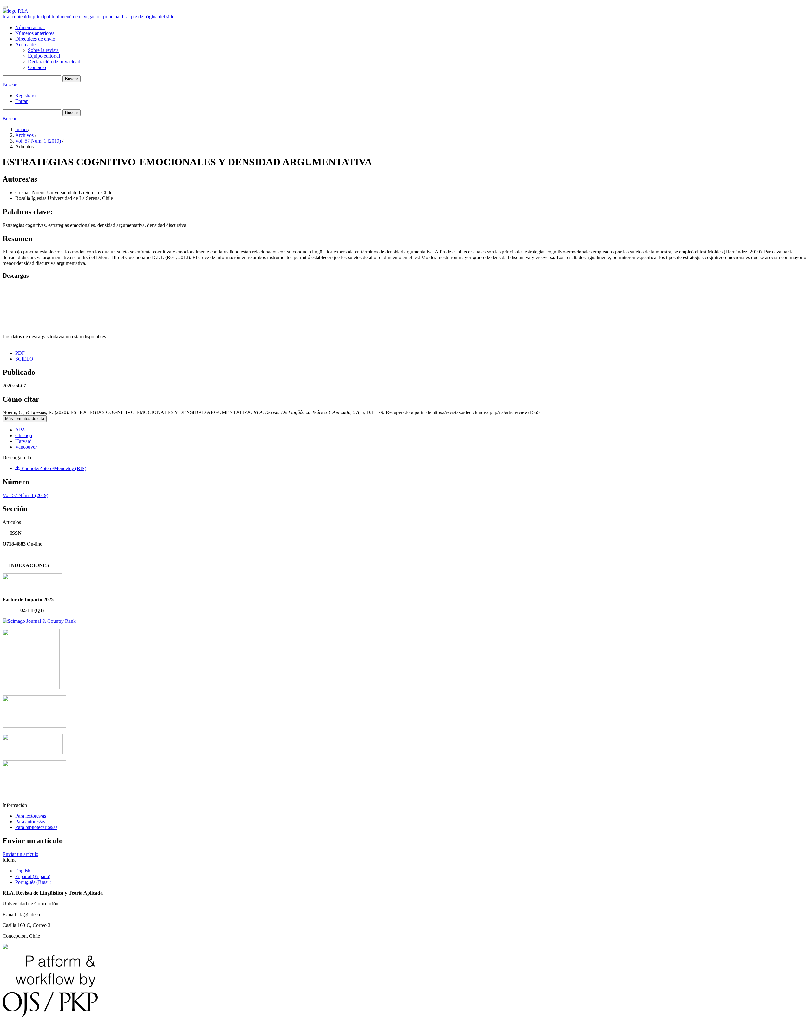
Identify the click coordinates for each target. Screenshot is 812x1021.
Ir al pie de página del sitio (148, 16)
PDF (20, 353)
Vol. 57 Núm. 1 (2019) (38, 141)
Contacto (37, 67)
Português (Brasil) (33, 882)
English (22, 870)
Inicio (21, 129)
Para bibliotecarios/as (36, 827)
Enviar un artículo (20, 854)
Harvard (23, 441)
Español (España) (32, 876)
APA (20, 429)
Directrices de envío (35, 38)
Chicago (23, 435)
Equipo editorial (44, 56)
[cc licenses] (5, 947)
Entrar (21, 101)
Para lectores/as (30, 816)
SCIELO (24, 358)
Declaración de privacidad (54, 61)
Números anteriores (34, 33)
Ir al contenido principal (26, 16)
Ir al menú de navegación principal (86, 16)
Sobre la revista (43, 50)
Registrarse (26, 95)
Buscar (71, 78)
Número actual (30, 27)
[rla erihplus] (33, 752)
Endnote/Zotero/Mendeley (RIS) (53, 468)
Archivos (25, 135)
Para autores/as (30, 821)
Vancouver (26, 447)
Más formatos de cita (24, 418)
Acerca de (25, 44)
